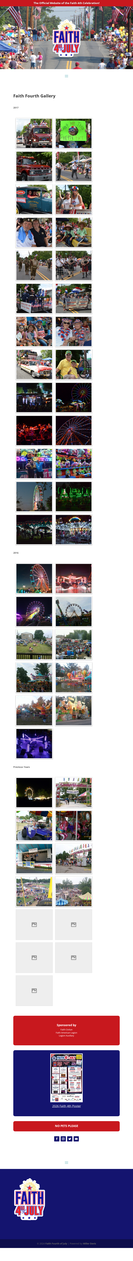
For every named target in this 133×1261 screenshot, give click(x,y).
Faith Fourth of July (56, 1243)
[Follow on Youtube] (76, 1138)
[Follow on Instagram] (63, 1138)
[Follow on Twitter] (69, 1138)
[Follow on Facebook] (56, 1138)
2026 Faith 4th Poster (66, 1106)
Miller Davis (89, 1243)
